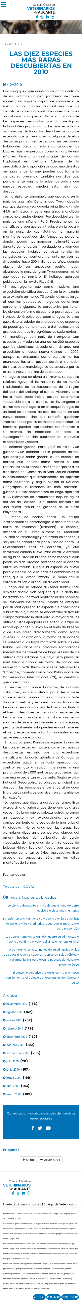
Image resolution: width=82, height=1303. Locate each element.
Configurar (70, 1297)
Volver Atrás (51, 1160)
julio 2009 (12, 1061)
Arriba (29, 1160)
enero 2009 (13, 1094)
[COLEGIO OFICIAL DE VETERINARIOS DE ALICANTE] (41, 10)
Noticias (17, 44)
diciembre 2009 (16, 1037)
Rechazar (53, 1297)
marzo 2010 (13, 1020)
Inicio (6, 44)
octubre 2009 (15, 1045)
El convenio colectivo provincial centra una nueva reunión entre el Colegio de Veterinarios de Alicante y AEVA (42, 978)
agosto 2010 (14, 1012)
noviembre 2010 (16, 1004)
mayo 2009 (13, 1078)
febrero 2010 (14, 1029)
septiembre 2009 (17, 1053)
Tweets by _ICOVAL (18, 886)
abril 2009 (12, 1086)
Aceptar (39, 1297)
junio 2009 (13, 1070)
